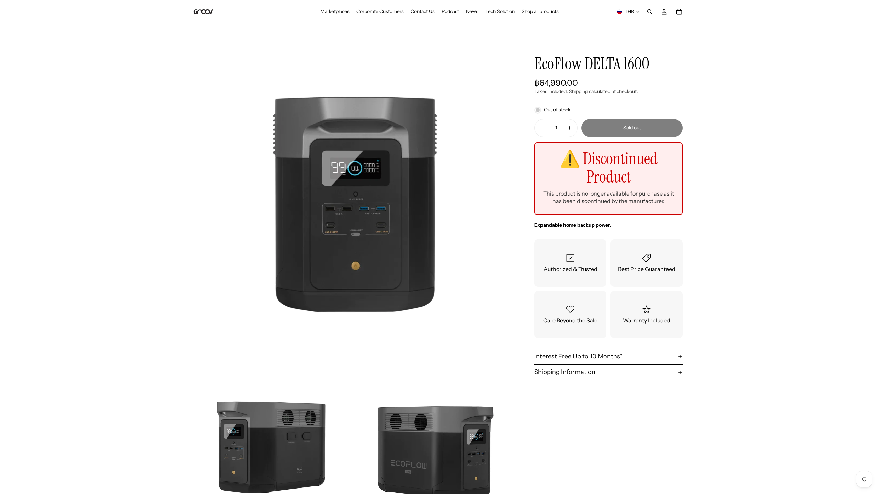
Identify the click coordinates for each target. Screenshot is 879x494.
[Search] (649, 11)
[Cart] (679, 11)
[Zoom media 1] (353, 204)
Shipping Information (564, 372)
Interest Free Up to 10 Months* (578, 356)
